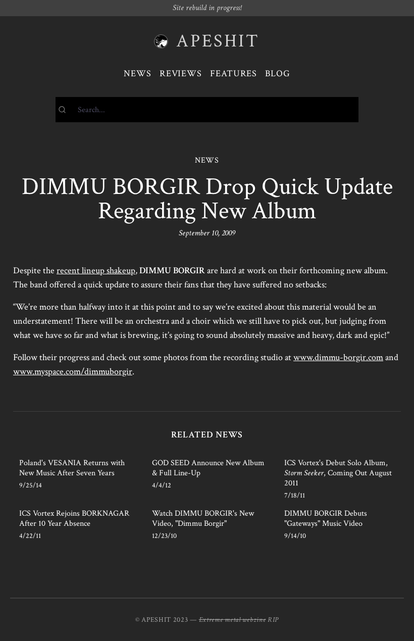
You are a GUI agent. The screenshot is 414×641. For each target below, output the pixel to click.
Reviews (181, 73)
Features (233, 73)
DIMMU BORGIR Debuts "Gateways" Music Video (325, 518)
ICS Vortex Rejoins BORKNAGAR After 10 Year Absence (74, 518)
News (137, 73)
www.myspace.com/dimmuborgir (72, 371)
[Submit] (67, 109)
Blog (277, 73)
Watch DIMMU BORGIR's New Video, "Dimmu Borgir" (203, 518)
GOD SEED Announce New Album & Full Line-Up (208, 468)
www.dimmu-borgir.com (338, 357)
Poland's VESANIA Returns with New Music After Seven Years (72, 468)
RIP (273, 619)
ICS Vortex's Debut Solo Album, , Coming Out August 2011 (338, 473)
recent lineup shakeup (96, 270)
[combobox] (207, 109)
